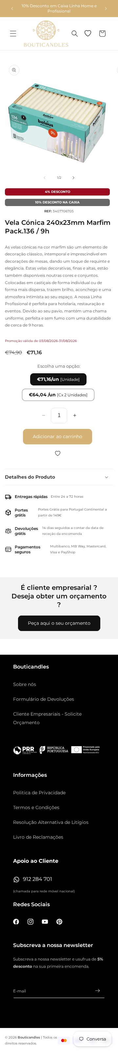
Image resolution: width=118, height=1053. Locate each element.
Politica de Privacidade (39, 793)
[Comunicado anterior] (12, 8)
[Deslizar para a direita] (73, 178)
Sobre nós (24, 684)
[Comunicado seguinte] (106, 8)
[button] (13, 33)
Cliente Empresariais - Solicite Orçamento (47, 718)
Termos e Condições (36, 807)
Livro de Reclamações (38, 837)
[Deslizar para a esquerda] (44, 178)
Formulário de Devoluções (43, 699)
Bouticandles (29, 1037)
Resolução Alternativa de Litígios (50, 822)
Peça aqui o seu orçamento (59, 623)
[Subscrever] (97, 990)
